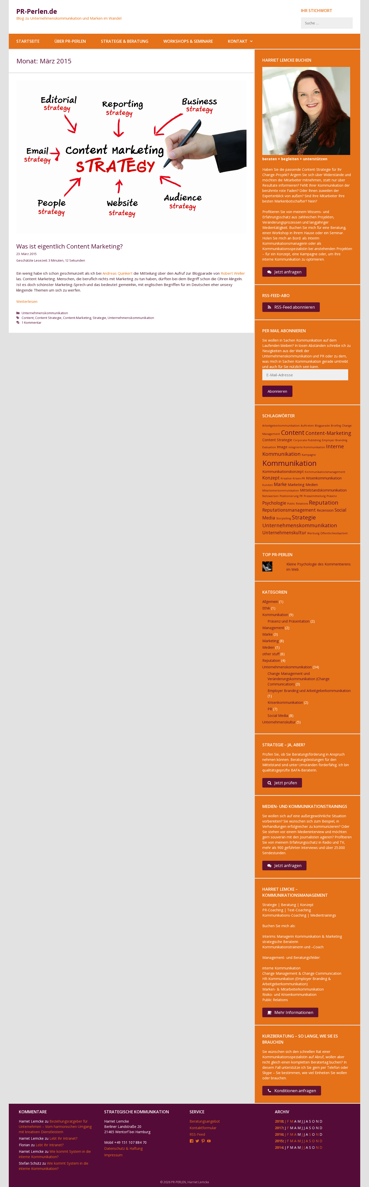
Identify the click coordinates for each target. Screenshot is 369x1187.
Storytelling (283, 518)
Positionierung (289, 496)
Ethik (266, 608)
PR (301, 496)
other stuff (270, 653)
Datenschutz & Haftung (123, 1148)
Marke (280, 484)
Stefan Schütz (30, 1163)
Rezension (325, 510)
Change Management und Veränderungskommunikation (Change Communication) (299, 678)
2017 (279, 1127)
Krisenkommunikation (324, 478)
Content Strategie (48, 317)
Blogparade (322, 425)
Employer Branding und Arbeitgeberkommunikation (309, 690)
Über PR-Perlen (70, 41)
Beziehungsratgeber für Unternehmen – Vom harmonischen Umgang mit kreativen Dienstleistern (55, 1126)
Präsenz (332, 496)
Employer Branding (334, 440)
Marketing (296, 484)
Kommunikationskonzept (283, 471)
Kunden (267, 485)
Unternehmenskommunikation (45, 313)
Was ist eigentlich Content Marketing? (69, 246)
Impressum (113, 1155)
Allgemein (270, 601)
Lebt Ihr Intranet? (63, 1138)
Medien (311, 484)
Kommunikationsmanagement (325, 472)
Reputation (323, 502)
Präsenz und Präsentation (289, 621)
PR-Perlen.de (36, 11)
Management (273, 627)
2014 (279, 1147)
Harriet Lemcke (31, 1121)
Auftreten (307, 425)
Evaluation (269, 447)
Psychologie (274, 503)
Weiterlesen (26, 301)
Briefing (336, 425)
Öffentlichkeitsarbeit (334, 533)
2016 (279, 1134)
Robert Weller (233, 273)
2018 (279, 1121)
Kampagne (309, 455)
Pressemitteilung (315, 496)
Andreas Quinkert (117, 273)
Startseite (27, 41)
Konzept (271, 478)
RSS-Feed (197, 1134)
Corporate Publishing (307, 440)
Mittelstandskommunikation (323, 490)
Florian (24, 1144)
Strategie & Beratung (124, 41)
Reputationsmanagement (289, 510)
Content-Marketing (77, 317)
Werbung (313, 533)
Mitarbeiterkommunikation (280, 490)
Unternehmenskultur (284, 532)
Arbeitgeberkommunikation (281, 425)
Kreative (286, 478)
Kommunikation (289, 463)
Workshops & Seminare (188, 41)
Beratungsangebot (205, 1121)
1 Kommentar (31, 322)
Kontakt (238, 41)
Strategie (99, 317)
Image (282, 446)
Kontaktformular (203, 1127)
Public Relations (297, 503)
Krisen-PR (299, 478)
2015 (279, 1140)
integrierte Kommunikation (306, 447)
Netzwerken (270, 496)
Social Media (278, 715)
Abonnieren (277, 391)
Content (28, 317)
